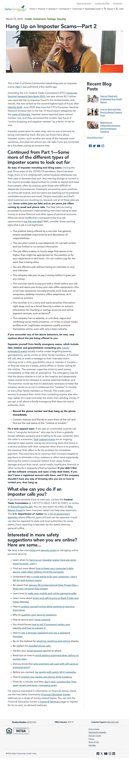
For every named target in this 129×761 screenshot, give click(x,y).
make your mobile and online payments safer (52, 593)
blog (33, 550)
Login (121, 9)
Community (77, 9)
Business (52, 9)
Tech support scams (44, 439)
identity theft (15, 107)
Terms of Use (94, 742)
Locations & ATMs (102, 3)
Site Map (92, 745)
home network (42, 620)
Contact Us (117, 3)
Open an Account (84, 3)
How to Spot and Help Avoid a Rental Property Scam (111, 113)
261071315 (24, 722)
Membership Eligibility (97, 732)
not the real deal (33, 221)
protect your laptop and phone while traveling (46, 677)
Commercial (64, 9)
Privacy (91, 739)
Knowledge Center (93, 9)
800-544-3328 (113, 722)
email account (35, 651)
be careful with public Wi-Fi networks (55, 672)
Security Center (95, 736)
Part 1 (18, 87)
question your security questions (38, 615)
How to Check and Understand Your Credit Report (111, 99)
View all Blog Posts (94, 138)
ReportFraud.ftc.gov (22, 507)
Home (32, 9)
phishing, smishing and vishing (53, 641)
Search (110, 9)
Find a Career (94, 729)
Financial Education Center (56, 695)
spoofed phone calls (40, 646)
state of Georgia (21, 114)
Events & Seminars (50, 702)
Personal (43, 9)
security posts (48, 550)
